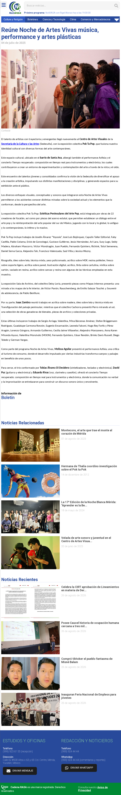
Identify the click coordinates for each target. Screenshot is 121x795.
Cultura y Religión (13, 19)
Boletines (32, 19)
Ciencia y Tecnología (54, 19)
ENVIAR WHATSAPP (81, 767)
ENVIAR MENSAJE (22, 770)
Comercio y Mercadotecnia (95, 19)
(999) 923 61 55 (11, 751)
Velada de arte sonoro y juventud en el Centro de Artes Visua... (86, 539)
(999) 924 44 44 (70, 751)
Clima (73, 19)
